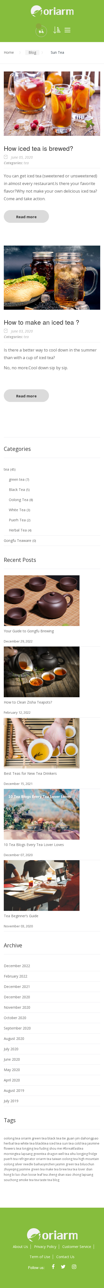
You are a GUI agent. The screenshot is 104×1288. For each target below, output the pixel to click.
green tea (17, 479)
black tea (54, 1138)
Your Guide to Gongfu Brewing (29, 631)
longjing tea (30, 1148)
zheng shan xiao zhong (65, 1174)
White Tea (18, 509)
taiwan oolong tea (65, 1159)
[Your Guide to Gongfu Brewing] (42, 580)
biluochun (87, 1164)
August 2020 (14, 1038)
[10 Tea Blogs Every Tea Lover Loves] (42, 794)
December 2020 (17, 997)
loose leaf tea (38, 1174)
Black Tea (17, 489)
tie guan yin (71, 1138)
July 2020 (11, 1048)
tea (26, 162)
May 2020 (12, 1069)
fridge (93, 1154)
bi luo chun (20, 1174)
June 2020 (12, 1059)
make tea (52, 1169)
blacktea (42, 1143)
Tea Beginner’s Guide (21, 915)
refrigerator (27, 1159)
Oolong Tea (19, 499)
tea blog (53, 1180)
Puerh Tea (18, 520)
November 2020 (17, 1007)
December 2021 (17, 986)
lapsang (27, 1154)
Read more (26, 216)
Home (9, 52)
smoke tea (26, 1180)
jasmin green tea (68, 1164)
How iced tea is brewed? (38, 148)
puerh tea (11, 1159)
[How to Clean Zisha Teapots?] (42, 651)
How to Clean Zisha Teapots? (28, 702)
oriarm (26, 1138)
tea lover (79, 1169)
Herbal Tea (18, 530)
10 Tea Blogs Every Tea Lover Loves (34, 844)
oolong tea (12, 1138)
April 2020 (12, 1080)
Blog (32, 52)
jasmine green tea (32, 1169)
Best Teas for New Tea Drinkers (30, 773)
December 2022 (17, 965)
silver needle (24, 1164)
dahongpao (89, 1138)
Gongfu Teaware (18, 540)
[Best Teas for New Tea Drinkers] (42, 722)
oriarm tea (44, 1159)
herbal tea (12, 1143)
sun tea (68, 1143)
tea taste (40, 1180)
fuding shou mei (51, 1148)
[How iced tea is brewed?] (52, 74)
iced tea (55, 1143)
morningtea (12, 1154)
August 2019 (14, 1090)
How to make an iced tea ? (41, 321)
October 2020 (15, 1017)
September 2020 (17, 1028)
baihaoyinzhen (45, 1164)
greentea (40, 1154)
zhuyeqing (11, 1169)
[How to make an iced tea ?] (52, 248)
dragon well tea (58, 1154)
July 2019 (11, 1100)
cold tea (80, 1143)
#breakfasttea (73, 1148)
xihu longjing (79, 1154)
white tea (27, 1143)
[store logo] (52, 11)
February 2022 (15, 976)
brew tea (66, 1169)
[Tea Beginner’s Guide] (42, 865)
